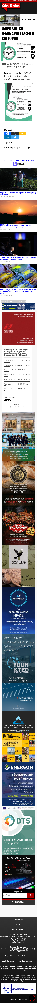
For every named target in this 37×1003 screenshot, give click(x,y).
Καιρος (14, 0)
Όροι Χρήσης (18, 924)
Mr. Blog (20, 67)
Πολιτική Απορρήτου (18, 929)
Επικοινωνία (18, 919)
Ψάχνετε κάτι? (18, 892)
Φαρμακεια (7, 0)
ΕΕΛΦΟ (4, 301)
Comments (17, 404)
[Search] (30, 895)
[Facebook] (7, 133)
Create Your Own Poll (17, 407)
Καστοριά (27, 67)
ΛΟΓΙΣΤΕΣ (12, 301)
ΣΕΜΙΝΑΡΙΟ (21, 301)
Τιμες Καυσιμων (22, 0)
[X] (15, 133)
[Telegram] (15, 137)
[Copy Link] (22, 133)
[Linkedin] (7, 137)
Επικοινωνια (32, 0)
